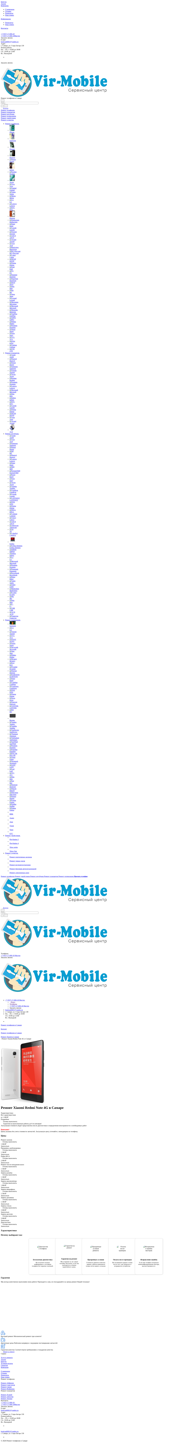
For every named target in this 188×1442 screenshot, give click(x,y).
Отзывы (8, 11)
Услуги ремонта (7, 1360)
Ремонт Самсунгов (8, 1387)
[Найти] (6, 105)
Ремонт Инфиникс (8, 1391)
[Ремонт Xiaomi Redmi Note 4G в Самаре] (22, 1105)
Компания (4, 1370)
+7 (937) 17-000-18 (7, 34)
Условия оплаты (7, 1366)
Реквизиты (9, 13)
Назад (12, 1005)
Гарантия (4, 1368)
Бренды (4, 1364)
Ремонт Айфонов (7, 1385)
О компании (9, 9)
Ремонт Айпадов (7, 1399)
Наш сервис (9, 15)
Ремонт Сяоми (6, 1389)
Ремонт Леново (6, 1401)
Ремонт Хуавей (6, 1397)
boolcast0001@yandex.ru (9, 42)
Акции (3, 1362)
